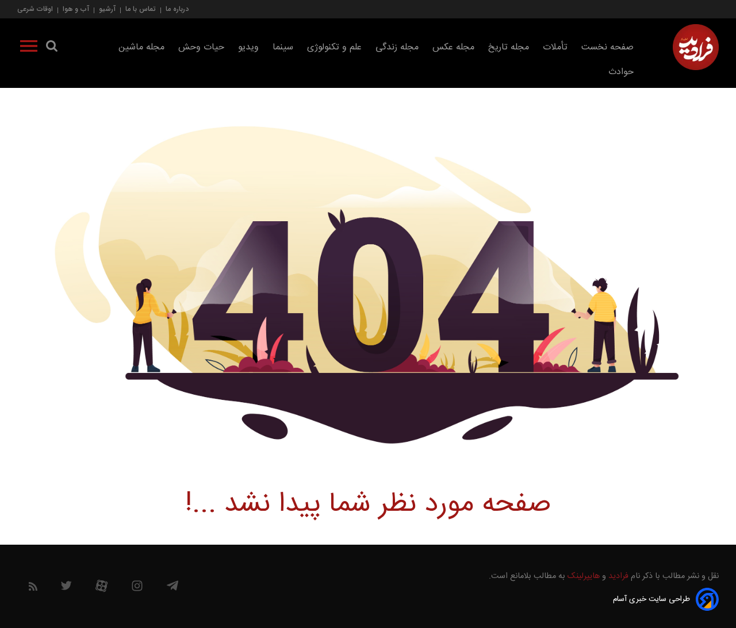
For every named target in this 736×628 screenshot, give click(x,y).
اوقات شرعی (35, 8)
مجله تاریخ (508, 47)
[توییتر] (66, 588)
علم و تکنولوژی (334, 47)
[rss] (33, 588)
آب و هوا (76, 8)
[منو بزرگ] (28, 48)
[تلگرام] (172, 588)
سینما (283, 47)
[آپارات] (101, 588)
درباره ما (177, 8)
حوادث (621, 72)
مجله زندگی (397, 47)
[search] (51, 48)
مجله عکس (453, 47)
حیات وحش (201, 47)
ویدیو (248, 47)
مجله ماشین (141, 47)
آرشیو (107, 8)
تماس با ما (140, 8)
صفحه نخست (607, 47)
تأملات (555, 47)
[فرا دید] (696, 47)
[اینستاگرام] (137, 588)
